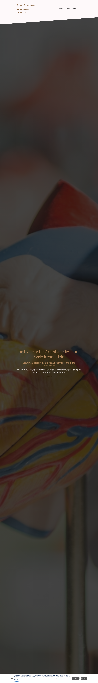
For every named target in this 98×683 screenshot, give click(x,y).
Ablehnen (83, 678)
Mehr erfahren (49, 376)
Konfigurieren (17, 681)
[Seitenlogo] (27, 15)
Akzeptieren (76, 678)
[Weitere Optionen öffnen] (79, 8)
